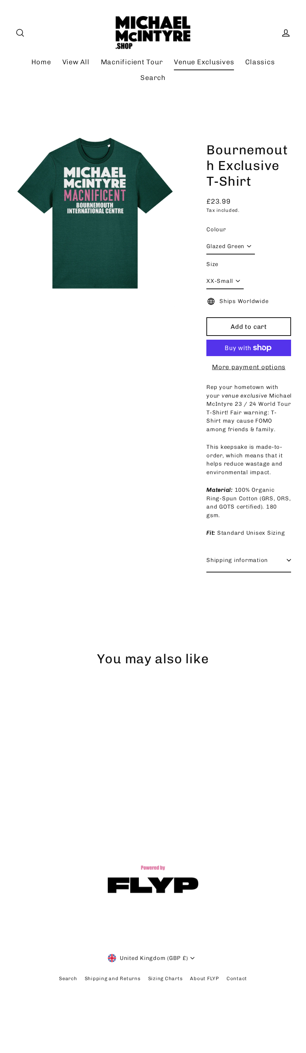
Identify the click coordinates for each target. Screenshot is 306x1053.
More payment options (248, 367)
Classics (260, 62)
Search (153, 78)
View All (76, 62)
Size (212, 264)
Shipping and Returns (113, 978)
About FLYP (204, 978)
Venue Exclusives (204, 62)
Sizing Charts (165, 978)
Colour (216, 229)
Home (41, 62)
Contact (237, 978)
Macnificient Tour (132, 62)
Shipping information (237, 560)
